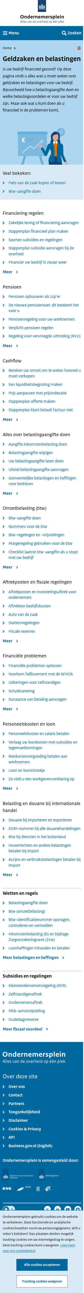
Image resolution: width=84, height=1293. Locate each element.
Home (7, 48)
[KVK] (7, 1188)
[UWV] (48, 1188)
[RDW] (24, 1188)
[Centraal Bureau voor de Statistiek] (38, 1188)
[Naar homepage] (42, 6)
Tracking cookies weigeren (42, 1281)
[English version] (79, 48)
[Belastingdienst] (49, 1175)
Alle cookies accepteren (42, 1265)
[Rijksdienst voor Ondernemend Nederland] (18, 1175)
